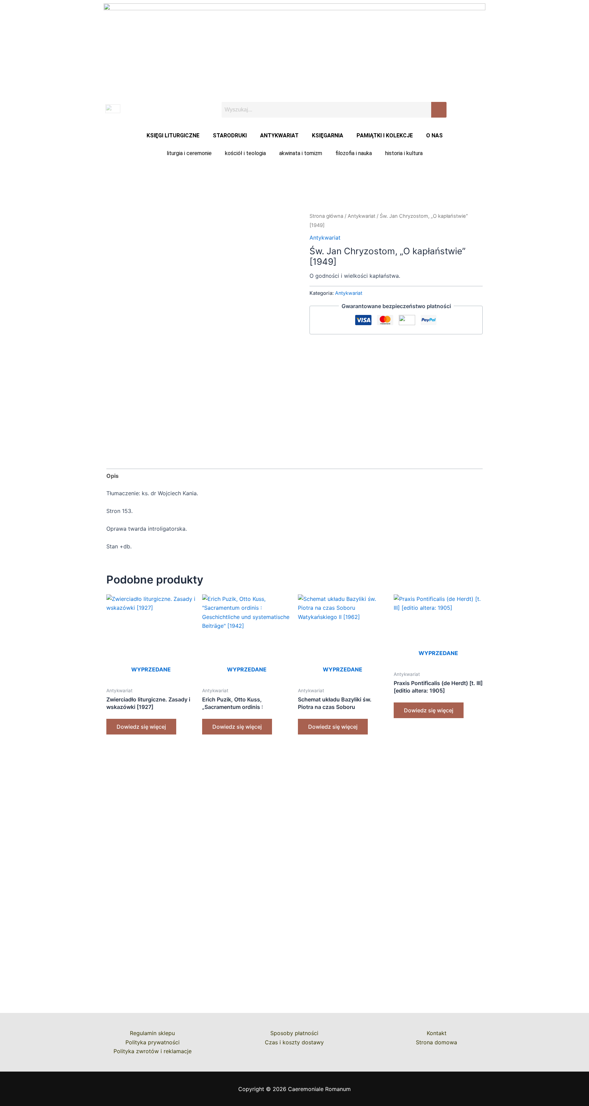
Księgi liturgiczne (173, 135)
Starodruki (230, 135)
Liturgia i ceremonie (189, 153)
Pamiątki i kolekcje (385, 135)
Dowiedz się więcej (141, 726)
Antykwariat (279, 135)
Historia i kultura (404, 153)
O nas (434, 135)
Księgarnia (327, 135)
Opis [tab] (112, 475)
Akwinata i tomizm (300, 153)
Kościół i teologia (245, 153)
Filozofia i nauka (353, 153)
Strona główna (326, 216)
